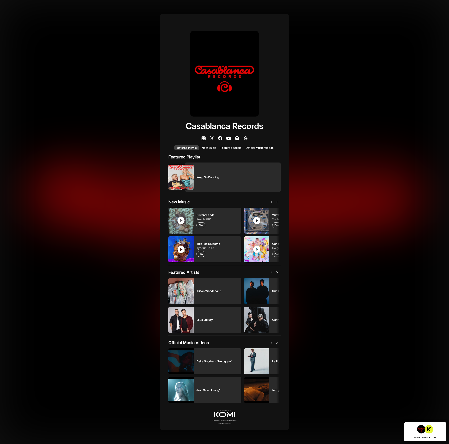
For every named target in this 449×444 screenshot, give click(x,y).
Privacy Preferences (224, 423)
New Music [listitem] (209, 148)
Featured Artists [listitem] (230, 148)
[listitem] (203, 138)
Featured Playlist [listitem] (186, 148)
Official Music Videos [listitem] (259, 148)
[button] (224, 413)
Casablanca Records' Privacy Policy (225, 420)
